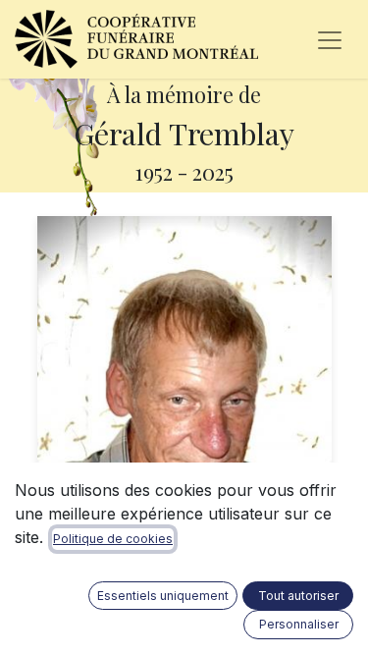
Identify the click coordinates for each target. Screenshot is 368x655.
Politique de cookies (113, 538)
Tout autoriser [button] (298, 595)
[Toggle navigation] (329, 39)
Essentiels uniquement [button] (163, 595)
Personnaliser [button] (299, 624)
